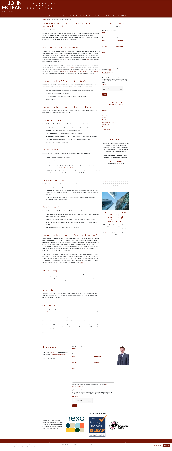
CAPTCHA (105, 84)
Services (57, 15)
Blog (114, 15)
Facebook (63, 316)
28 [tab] (115, 185)
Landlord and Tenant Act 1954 (65, 167)
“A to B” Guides (70, 67)
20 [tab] (115, 183)
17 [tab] (109, 183)
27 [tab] (113, 185)
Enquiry (104, 52)
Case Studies (99, 15)
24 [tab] (123, 183)
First (103, 37)
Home (45, 15)
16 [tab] (107, 183)
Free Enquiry (74, 15)
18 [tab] (111, 183)
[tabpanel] (115, 153)
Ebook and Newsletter (108, 122)
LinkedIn (52, 316)
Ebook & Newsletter (86, 15)
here (106, 232)
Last (117, 37)
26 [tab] (127, 183)
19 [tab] (113, 183)
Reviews (108, 15)
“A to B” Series (122, 15)
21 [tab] (117, 183)
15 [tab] (105, 183)
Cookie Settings (157, 445)
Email (104, 40)
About (51, 15)
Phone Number (120, 40)
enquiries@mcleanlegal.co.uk (160, 7)
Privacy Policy (126, 442)
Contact (65, 15)
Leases (81, 262)
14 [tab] (103, 183)
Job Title (104, 46)
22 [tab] (119, 183)
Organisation (119, 46)
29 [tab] (117, 185)
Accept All (166, 445)
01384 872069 (165, 4)
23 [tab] (121, 183)
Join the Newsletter (107, 72)
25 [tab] (125, 183)
